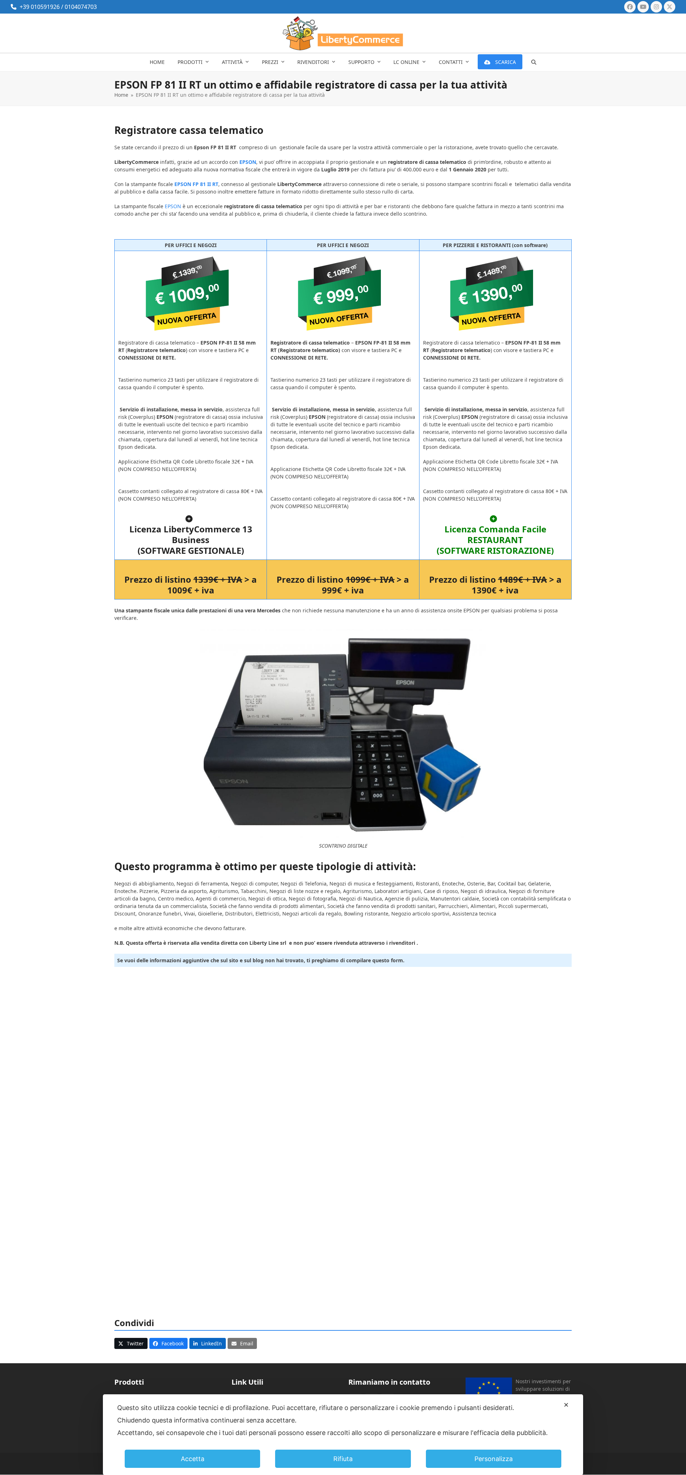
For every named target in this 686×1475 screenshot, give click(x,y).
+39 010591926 (40, 7)
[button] (534, 62)
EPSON (173, 206)
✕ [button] (566, 1405)
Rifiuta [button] (343, 1459)
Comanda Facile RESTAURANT (506, 534)
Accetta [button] (192, 1459)
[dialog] (343, 1434)
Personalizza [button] (493, 1459)
